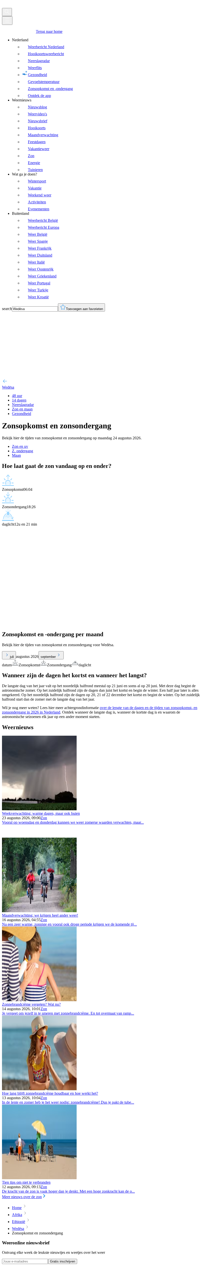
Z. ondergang (22, 451)
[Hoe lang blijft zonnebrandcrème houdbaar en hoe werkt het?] (39, 1089)
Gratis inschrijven (62, 1261)
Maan (16, 455)
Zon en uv (20, 446)
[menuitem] (107, 68)
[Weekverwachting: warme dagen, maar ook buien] (39, 809)
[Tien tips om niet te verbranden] (39, 1178)
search (7, 309)
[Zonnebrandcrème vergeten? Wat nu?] (39, 1000)
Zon (44, 818)
